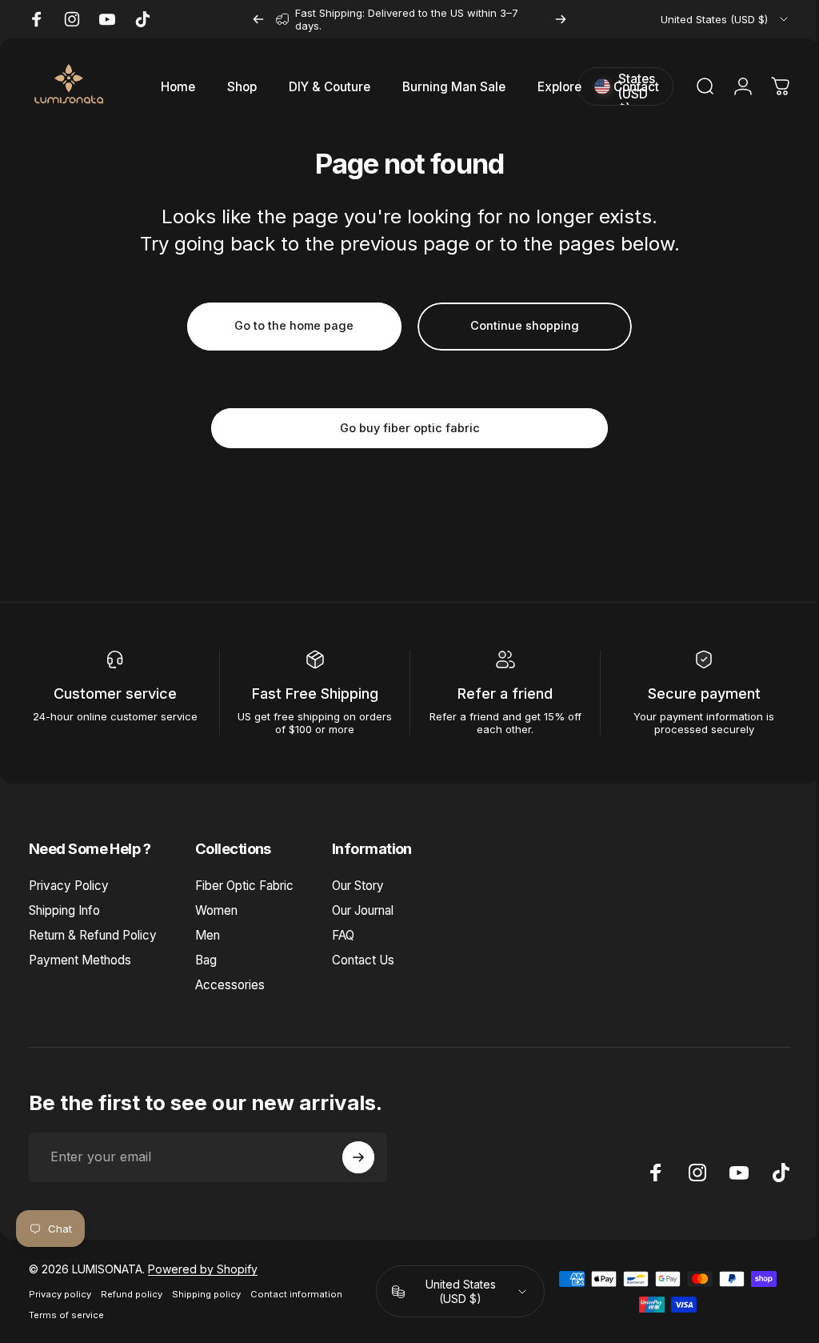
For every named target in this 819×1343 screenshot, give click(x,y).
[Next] (560, 19)
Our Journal (363, 910)
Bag (206, 960)
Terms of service (66, 1315)
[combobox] (725, 19)
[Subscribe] (358, 1157)
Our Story (358, 885)
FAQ (343, 935)
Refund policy (131, 1294)
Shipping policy (206, 1294)
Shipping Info (64, 910)
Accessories (230, 984)
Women (216, 910)
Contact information (296, 1294)
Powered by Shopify (203, 1269)
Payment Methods (80, 960)
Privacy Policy (69, 885)
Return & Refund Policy (93, 935)
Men (207, 935)
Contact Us (363, 960)
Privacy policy (60, 1294)
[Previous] (258, 19)
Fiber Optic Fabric (244, 885)
